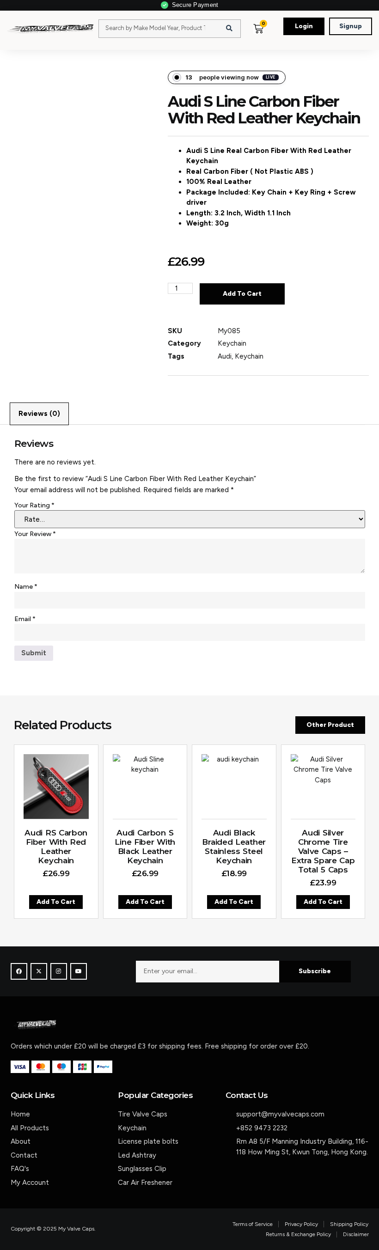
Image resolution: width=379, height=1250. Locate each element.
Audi (225, 356)
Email (25, 619)
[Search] (229, 28)
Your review (35, 534)
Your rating (34, 505)
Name (25, 587)
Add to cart (242, 294)
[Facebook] (19, 971)
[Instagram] (58, 971)
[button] (276, 37)
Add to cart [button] (56, 902)
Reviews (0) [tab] (39, 413)
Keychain (232, 343)
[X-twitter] (39, 971)
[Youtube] (78, 971)
